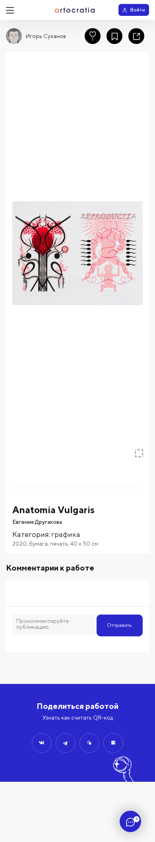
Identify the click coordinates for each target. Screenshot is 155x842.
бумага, (39, 543)
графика (65, 534)
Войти (137, 10)
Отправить (119, 625)
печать (59, 543)
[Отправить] (42, 743)
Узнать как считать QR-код (78, 717)
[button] (77, 253)
